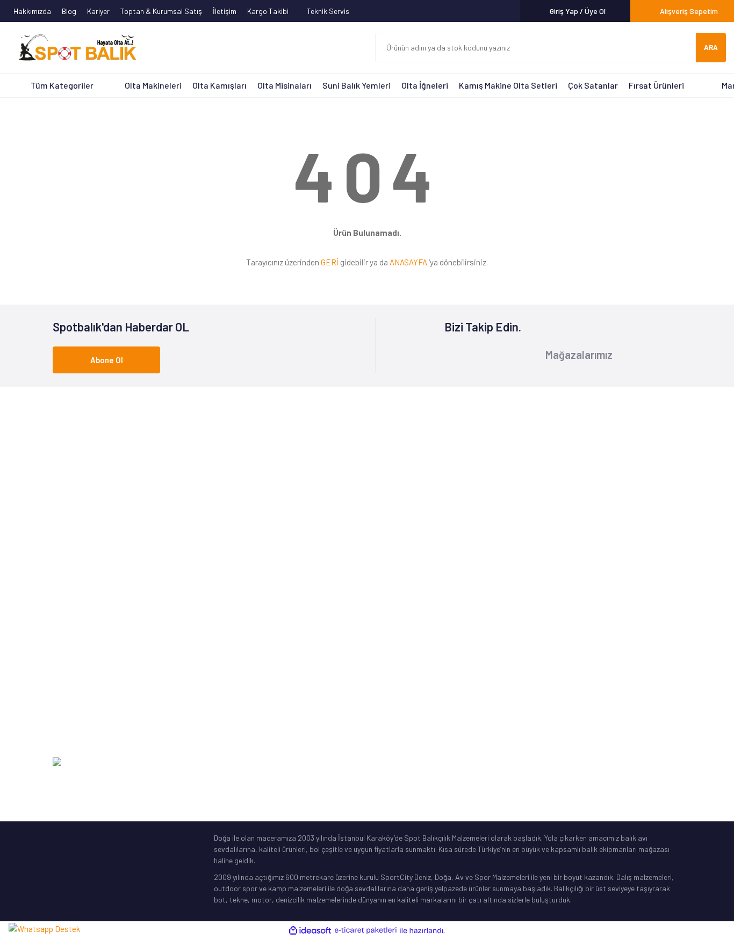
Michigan (228, 646)
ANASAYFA (408, 262)
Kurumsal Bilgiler (401, 646)
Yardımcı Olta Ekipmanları (94, 679)
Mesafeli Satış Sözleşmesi (578, 679)
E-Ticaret (666, 762)
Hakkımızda (32, 11)
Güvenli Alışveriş (562, 662)
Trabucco (229, 629)
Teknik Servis (329, 11)
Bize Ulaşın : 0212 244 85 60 (369, 480)
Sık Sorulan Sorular (406, 662)
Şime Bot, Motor (79, 712)
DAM (221, 695)
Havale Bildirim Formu (571, 612)
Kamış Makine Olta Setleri (508, 85)
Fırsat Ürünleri (656, 85)
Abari (223, 679)
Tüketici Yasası (560, 695)
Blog (69, 11)
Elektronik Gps (76, 729)
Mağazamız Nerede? (407, 612)
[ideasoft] (310, 930)
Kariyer (98, 11)
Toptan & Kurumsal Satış (161, 11)
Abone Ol (106, 360)
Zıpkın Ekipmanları (82, 695)
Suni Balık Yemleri (356, 85)
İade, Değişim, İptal (567, 646)
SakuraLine (232, 662)
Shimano (228, 579)
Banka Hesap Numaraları (415, 629)
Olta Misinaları (284, 85)
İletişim (224, 11)
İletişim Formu (559, 579)
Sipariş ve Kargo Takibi (573, 629)
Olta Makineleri (153, 85)
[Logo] (72, 47)
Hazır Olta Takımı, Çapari (93, 646)
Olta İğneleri (424, 85)
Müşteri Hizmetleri (404, 596)
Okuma (225, 596)
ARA (711, 47)
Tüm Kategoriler (62, 85)
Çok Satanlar (593, 85)
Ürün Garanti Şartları (409, 679)
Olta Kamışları (219, 85)
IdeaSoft (627, 762)
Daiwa (224, 612)
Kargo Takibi (268, 11)
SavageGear (234, 712)
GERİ (330, 262)
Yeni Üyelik (552, 596)
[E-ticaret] (365, 930)
